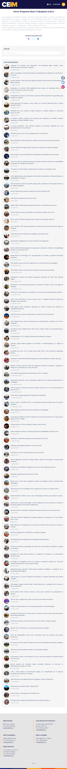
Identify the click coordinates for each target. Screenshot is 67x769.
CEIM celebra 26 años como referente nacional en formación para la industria (32, 270)
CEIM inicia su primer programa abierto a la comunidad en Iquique (29, 649)
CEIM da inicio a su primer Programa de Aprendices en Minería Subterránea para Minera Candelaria (36, 577)
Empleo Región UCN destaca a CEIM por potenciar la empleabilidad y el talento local (34, 431)
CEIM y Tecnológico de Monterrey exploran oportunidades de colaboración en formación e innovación (36, 74)
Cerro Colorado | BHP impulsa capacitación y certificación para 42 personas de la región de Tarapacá (36, 227)
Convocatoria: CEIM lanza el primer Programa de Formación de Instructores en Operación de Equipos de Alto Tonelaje (36, 418)
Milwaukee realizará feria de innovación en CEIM (24, 474)
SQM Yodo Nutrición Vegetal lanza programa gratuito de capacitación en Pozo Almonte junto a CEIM (36, 518)
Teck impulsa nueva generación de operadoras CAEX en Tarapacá (29, 373)
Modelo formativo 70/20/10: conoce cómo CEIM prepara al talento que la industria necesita (36, 496)
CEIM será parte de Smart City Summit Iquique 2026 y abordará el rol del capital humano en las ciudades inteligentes (36, 184)
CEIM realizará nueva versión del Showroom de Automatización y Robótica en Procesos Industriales (36, 322)
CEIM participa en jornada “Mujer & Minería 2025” (24, 686)
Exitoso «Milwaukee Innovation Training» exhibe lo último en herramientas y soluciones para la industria (36, 460)
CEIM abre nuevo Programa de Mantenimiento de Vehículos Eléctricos (30, 700)
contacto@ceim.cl (8, 728)
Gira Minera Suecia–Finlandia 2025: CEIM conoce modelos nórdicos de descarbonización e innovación (36, 330)
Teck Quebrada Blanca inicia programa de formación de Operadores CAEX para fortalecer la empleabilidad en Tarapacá (36, 177)
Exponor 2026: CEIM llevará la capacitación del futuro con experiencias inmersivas (33, 205)
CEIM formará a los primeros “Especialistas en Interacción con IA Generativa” (32, 314)
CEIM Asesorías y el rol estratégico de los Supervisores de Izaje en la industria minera (34, 489)
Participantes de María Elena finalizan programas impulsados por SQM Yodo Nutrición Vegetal (36, 278)
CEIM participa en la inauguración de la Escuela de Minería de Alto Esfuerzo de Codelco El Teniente (36, 526)
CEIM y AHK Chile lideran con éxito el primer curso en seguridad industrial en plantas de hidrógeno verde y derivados (36, 300)
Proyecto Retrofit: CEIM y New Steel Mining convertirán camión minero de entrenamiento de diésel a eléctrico (36, 81)
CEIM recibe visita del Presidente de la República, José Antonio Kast (29, 234)
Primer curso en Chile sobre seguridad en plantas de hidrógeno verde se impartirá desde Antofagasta (36, 482)
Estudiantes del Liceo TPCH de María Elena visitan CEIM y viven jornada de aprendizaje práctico (36, 352)
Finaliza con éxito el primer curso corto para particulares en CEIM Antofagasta (32, 606)
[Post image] (6, 67)
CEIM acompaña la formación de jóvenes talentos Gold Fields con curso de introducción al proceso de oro (36, 388)
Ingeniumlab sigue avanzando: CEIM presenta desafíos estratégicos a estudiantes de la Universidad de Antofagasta (36, 570)
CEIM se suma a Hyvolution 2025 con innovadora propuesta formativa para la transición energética (36, 403)
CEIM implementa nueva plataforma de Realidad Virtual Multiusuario (29, 539)
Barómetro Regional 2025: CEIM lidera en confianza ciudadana (28, 532)
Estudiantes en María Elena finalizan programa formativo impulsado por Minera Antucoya (35, 358)
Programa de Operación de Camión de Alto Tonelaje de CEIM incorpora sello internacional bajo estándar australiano (36, 614)
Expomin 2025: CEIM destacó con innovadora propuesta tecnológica (29, 628)
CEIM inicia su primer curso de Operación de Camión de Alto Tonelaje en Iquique (33, 621)
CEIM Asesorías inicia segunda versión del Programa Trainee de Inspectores (31, 679)
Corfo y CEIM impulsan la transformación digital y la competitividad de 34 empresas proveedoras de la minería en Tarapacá (36, 672)
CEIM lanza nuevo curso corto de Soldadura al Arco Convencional (28, 133)
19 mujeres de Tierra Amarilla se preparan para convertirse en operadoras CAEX (33, 169)
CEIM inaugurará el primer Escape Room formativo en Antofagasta (29, 410)
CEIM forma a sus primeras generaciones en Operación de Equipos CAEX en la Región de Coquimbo (36, 285)
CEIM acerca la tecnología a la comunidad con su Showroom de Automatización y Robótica (36, 292)
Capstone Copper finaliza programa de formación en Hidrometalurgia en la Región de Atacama (36, 344)
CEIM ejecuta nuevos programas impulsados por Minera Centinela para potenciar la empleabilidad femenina (36, 308)
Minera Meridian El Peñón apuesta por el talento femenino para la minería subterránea (34, 140)
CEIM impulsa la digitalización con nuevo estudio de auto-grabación (29, 241)
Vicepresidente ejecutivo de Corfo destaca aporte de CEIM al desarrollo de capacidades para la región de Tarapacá (36, 96)
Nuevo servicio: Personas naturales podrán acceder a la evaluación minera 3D (32, 219)
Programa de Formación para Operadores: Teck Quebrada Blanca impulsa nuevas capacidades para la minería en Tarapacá (36, 66)
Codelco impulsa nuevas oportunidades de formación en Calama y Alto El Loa (32, 212)
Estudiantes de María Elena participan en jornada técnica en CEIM (28, 438)
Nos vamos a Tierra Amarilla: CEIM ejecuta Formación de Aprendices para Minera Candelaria (36, 642)
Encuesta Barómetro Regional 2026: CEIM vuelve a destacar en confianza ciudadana (34, 147)
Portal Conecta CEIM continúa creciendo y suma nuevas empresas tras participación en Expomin (36, 593)
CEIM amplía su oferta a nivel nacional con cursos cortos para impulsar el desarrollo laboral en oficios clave (36, 657)
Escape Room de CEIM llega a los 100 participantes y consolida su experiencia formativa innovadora (36, 256)
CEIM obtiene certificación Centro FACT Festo (23, 198)
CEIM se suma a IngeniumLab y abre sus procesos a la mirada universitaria (31, 599)
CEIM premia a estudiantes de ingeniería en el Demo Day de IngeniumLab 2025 (32, 467)
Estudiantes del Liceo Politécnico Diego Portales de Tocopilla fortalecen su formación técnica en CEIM (36, 112)
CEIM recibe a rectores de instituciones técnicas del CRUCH (27, 452)
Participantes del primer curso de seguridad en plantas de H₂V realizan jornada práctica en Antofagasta (36, 381)
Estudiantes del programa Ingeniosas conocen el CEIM (25, 445)
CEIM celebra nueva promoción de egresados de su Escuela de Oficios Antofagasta (34, 263)
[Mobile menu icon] (63, 4)
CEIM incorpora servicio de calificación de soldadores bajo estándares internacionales (34, 154)
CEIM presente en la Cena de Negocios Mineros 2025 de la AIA (28, 424)
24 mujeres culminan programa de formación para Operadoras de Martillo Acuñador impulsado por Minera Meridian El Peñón (36, 119)
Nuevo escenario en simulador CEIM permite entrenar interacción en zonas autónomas (35, 510)
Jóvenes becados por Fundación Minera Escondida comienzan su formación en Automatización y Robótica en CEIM (36, 665)
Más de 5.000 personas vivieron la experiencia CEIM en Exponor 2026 (30, 191)
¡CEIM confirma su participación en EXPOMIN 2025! (24, 693)
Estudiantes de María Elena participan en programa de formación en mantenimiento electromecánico (36, 555)
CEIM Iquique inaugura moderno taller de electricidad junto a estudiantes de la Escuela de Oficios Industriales (36, 585)
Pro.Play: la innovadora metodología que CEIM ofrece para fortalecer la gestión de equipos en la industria (36, 547)
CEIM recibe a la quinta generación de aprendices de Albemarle (28, 395)
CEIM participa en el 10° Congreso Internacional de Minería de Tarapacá (30, 336)
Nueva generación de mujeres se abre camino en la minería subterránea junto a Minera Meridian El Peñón (36, 104)
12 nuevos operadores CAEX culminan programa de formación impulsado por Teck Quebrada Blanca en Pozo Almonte (36, 127)
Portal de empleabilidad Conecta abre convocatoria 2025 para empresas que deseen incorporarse (36, 636)
